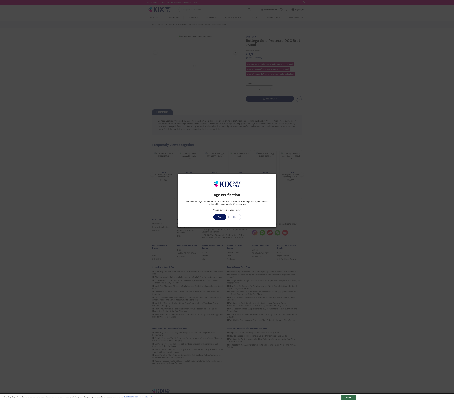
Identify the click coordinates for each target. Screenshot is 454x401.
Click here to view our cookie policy (138, 397)
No (234, 217)
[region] (227, 397)
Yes (219, 217)
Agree (348, 397)
